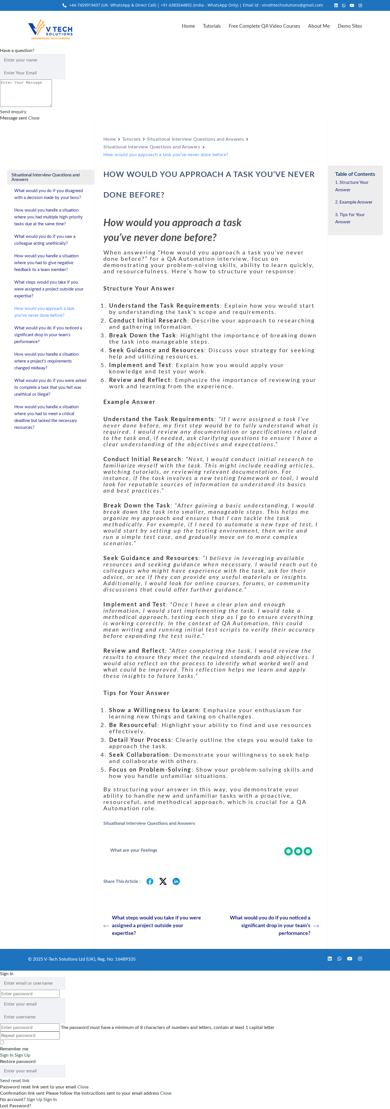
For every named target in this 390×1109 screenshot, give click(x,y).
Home (188, 26)
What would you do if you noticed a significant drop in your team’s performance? (270, 925)
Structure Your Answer (352, 186)
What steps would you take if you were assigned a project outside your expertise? (156, 925)
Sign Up (35, 1099)
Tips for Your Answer (350, 218)
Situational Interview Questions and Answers (195, 139)
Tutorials (212, 26)
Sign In (50, 1099)
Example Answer (356, 202)
